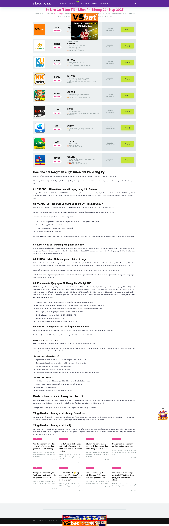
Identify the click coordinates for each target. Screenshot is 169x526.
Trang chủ (63, 3)
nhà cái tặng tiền (59, 14)
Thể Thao (94, 3)
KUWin (57, 61)
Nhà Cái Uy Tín (73, 3)
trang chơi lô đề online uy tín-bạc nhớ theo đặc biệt (122, 445)
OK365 (57, 93)
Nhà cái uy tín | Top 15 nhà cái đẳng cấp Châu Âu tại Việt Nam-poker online (97, 475)
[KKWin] (39, 84)
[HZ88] (39, 117)
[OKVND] (40, 165)
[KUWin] (39, 67)
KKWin (57, 77)
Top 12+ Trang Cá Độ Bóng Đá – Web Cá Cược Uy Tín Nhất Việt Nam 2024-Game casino (70, 447)
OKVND (57, 158)
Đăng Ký (127, 29)
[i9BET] (40, 132)
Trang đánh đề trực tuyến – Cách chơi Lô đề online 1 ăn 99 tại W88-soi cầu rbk (44, 475)
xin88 (57, 142)
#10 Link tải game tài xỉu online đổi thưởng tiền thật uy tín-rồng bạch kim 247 (97, 446)
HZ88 (57, 110)
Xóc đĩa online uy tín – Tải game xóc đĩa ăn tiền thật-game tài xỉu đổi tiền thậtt (44, 446)
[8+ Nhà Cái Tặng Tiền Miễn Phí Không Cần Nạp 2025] (42, 2)
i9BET (57, 126)
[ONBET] (39, 51)
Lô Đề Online (85, 3)
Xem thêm (110, 28)
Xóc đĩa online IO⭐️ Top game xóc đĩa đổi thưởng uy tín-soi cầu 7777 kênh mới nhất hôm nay (71, 476)
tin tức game (104, 3)
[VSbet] (39, 34)
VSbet (57, 27)
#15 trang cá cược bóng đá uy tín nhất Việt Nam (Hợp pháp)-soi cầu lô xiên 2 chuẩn (123, 476)
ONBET (57, 44)
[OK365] (39, 100)
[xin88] (39, 149)
